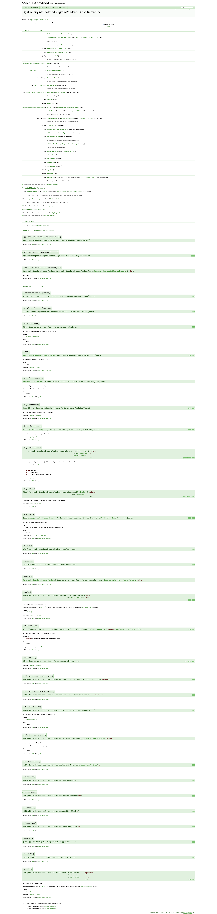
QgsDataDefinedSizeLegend (37, 70)
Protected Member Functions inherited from (41, 206)
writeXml (49, 177)
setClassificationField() (32, 336)
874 (33, 668)
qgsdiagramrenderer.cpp (44, 244)
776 (33, 897)
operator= (50, 107)
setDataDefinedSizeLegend (55, 144)
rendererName (51, 125)
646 (33, 244)
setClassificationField (53, 136)
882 (33, 784)
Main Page (26, 7)
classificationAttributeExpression (56, 48)
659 (33, 260)
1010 (33, 397)
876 (33, 800)
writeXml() (29, 612)
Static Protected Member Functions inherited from (43, 213)
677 (33, 370)
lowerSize (50, 99)
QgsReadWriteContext (78, 111)
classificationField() (31, 719)
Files (64, 7)
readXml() (28, 891)
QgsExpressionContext (67, 118)
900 (33, 727)
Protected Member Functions (180, 10)
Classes (58, 7)
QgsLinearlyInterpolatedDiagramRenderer (59, 33)
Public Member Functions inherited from (40, 184)
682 (33, 440)
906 (33, 699)
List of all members (191, 10)
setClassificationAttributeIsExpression (58, 133)
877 (33, 569)
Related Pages (35, 7)
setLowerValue (51, 158)
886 (33, 846)
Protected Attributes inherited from (39, 215)
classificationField (52, 56)
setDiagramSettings (53, 151)
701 (33, 650)
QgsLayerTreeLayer (60, 92)
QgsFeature (44, 191)
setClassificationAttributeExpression (57, 129)
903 (33, 683)
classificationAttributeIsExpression (57, 52)
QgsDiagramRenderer (52, 184)
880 (33, 861)
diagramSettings (52, 85)
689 (33, 481)
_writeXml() (43, 886)
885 (33, 815)
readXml (49, 111)
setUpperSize (51, 162)
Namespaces (49, 7)
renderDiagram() (38, 465)
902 (33, 300)
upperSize (50, 170)
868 (33, 769)
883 (33, 553)
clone (48, 63)
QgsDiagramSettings (39, 85)
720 (33, 506)
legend (108, 26)
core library (25, 15)
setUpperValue (51, 166)
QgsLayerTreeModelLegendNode (35, 92)
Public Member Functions (169, 10)
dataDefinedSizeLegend (54, 70)
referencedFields (52, 118)
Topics (42, 7)
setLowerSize (51, 155)
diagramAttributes (52, 78)
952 (33, 538)
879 (33, 830)
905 (33, 316)
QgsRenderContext (62, 191)
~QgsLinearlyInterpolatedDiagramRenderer (59, 44)
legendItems (50, 92)
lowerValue (50, 103)
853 (32, 225)
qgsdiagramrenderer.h (39, 19)
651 (33, 278)
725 (33, 618)
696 (33, 418)
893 (33, 344)
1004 (33, 753)
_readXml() (43, 607)
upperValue (50, 173)
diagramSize (30, 199)
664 (33, 584)
